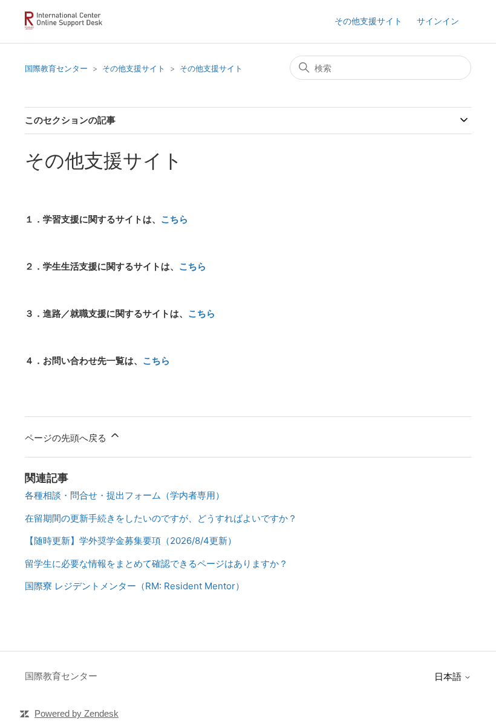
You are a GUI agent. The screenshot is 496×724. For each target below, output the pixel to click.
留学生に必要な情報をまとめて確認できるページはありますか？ (156, 563)
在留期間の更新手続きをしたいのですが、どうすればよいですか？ (161, 518)
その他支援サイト (368, 21)
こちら (174, 219)
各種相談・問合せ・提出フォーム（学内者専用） (124, 495)
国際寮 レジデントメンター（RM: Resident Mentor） (134, 586)
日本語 (449, 676)
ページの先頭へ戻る (67, 438)
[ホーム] (65, 27)
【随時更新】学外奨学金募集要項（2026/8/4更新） (131, 540)
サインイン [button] (438, 21)
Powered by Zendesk (76, 713)
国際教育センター (56, 68)
